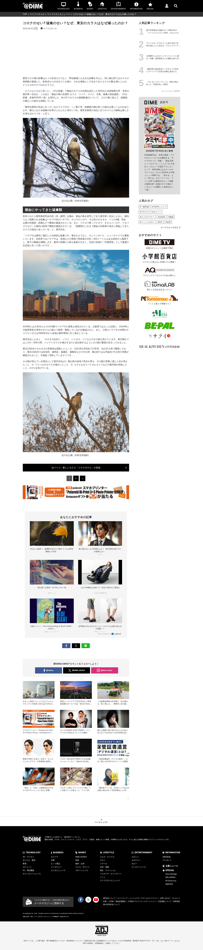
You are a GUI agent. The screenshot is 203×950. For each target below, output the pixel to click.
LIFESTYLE (108, 852)
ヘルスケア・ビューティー (111, 874)
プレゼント (167, 860)
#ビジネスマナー (147, 217)
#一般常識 (144, 206)
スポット (135, 857)
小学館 (111, 901)
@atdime (49, 670)
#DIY (160, 222)
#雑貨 (170, 217)
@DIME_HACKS (78, 670)
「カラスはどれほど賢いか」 (37, 90)
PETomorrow (170, 881)
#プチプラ (144, 212)
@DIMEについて (109, 898)
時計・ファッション (108, 870)
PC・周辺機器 (28, 870)
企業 (53, 860)
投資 (77, 860)
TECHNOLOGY (33, 852)
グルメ (102, 860)
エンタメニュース (139, 867)
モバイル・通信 (29, 860)
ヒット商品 (55, 863)
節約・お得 (79, 863)
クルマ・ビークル (107, 857)
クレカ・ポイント (82, 867)
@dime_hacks (106, 670)
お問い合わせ (165, 898)
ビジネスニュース (58, 870)
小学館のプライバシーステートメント (142, 901)
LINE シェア (85, 645)
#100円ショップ (159, 206)
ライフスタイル (37, 14)
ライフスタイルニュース (58, 14)
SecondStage (171, 874)
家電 (24, 863)
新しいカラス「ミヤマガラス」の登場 (76, 467)
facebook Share (66, 645)
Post (76, 645)
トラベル (103, 863)
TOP (25, 14)
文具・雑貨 (104, 867)
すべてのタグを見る (169, 227)
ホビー (134, 863)
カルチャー (136, 860)
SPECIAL (169, 870)
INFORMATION (172, 852)
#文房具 (161, 217)
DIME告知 (167, 857)
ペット (102, 877)
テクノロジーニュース (32, 874)
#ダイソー (156, 212)
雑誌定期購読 (121, 901)
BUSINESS (58, 852)
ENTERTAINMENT (143, 852)
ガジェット (27, 867)
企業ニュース (172, 866)
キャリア (54, 857)
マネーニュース (81, 870)
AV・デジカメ (28, 857)
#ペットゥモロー (147, 222)
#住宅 (168, 222)
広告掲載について (164, 901)
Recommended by (104, 634)
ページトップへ (101, 822)
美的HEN (169, 884)
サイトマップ (122, 898)
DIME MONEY (81, 857)
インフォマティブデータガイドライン (144, 898)
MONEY (82, 852)
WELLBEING (170, 877)
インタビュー (56, 867)
